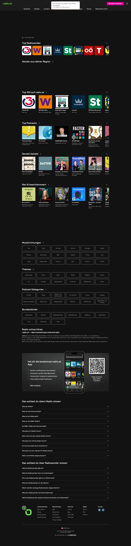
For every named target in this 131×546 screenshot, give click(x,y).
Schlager (87, 248)
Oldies (102, 248)
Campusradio (58, 281)
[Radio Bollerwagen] (47, 50)
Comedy (43, 281)
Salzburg (87, 315)
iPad (84, 512)
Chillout (73, 248)
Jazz (102, 255)
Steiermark (102, 315)
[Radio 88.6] (78, 50)
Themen (89, 9)
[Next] (107, 42)
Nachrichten (28, 275)
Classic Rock (43, 261)
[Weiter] (107, 91)
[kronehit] (57, 50)
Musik (102, 281)
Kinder (102, 275)
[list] (65, 50)
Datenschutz (55, 512)
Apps (69, 512)
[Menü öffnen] (127, 4)
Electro (29, 255)
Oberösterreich (72, 315)
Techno (87, 261)
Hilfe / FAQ (70, 514)
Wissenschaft (58, 301)
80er (58, 255)
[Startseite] (22, 37)
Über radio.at (41, 509)
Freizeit (29, 295)
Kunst (87, 295)
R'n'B (102, 261)
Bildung (73, 301)
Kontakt (70, 509)
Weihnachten (87, 281)
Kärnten (43, 315)
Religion (87, 275)
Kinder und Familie (28, 301)
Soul (73, 261)
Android (85, 514)
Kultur (43, 275)
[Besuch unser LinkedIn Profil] (99, 510)
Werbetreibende (41, 514)
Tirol (28, 321)
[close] (78, 2)
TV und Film (72, 295)
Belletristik (87, 301)
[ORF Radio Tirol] (99, 50)
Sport (58, 275)
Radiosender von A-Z (101, 9)
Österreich (67, 528)
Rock (43, 248)
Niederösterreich (58, 315)
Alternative (43, 255)
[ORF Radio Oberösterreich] (88, 50)
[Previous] (102, 42)
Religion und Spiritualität (58, 295)
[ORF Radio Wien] (37, 50)
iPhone (85, 509)
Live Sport (47, 9)
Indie (28, 261)
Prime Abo (70, 517)
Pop (29, 248)
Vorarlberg (43, 321)
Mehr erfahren (35, 385)
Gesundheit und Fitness (102, 301)
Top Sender (27, 9)
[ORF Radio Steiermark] (68, 50)
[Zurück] (102, 91)
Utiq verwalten (56, 517)
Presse (39, 512)
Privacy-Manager (57, 520)
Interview (72, 281)
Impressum (55, 514)
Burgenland (28, 315)
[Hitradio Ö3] (26, 50)
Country (58, 261)
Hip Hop (58, 248)
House (87, 255)
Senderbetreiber (41, 517)
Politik (73, 275)
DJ (28, 281)
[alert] (65, 5)
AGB (53, 509)
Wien (58, 321)
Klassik (73, 255)
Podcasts (36, 9)
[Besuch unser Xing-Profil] (103, 510)
